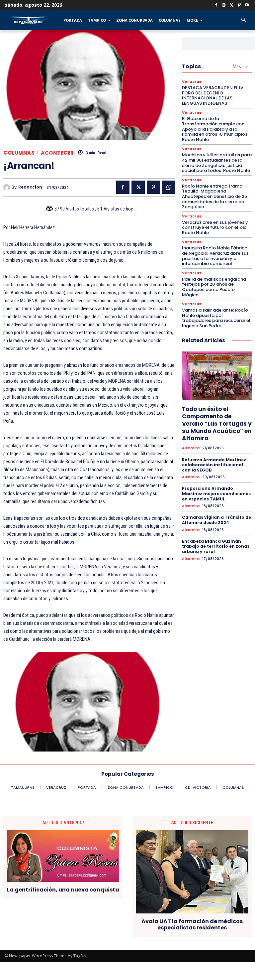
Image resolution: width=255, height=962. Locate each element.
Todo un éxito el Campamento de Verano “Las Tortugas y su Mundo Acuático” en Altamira (217, 423)
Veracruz (192, 81)
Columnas (19, 152)
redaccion (30, 187)
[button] (243, 20)
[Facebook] (216, 5)
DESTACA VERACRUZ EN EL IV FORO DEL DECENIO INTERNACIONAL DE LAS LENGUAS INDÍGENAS (212, 95)
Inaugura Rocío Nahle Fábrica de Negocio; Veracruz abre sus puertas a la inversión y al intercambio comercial (215, 256)
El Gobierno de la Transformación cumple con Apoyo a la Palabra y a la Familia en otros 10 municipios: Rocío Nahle (215, 128)
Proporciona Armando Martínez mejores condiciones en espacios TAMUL (216, 493)
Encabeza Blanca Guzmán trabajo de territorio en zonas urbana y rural (215, 546)
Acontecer (57, 152)
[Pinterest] (153, 187)
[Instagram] (224, 5)
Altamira (191, 448)
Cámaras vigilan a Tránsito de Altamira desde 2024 (216, 519)
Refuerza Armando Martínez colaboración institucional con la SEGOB (214, 465)
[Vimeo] (239, 5)
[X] (231, 5)
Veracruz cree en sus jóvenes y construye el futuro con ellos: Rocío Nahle (215, 227)
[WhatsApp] (168, 187)
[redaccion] (7, 187)
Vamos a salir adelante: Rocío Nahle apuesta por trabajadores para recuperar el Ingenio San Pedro (216, 318)
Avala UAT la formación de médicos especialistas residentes (192, 924)
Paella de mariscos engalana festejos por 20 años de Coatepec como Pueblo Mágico (214, 287)
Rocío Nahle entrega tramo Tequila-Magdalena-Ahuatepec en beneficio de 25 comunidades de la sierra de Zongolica (214, 196)
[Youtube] (246, 5)
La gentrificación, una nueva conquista (63, 890)
